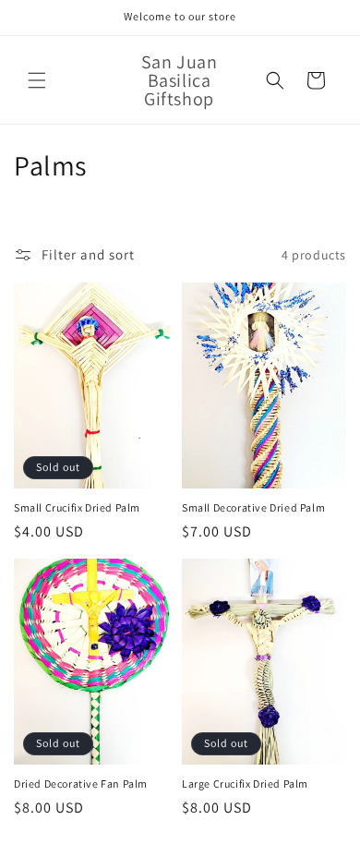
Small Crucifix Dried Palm (77, 507)
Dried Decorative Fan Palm (81, 783)
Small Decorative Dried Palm (253, 507)
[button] (37, 80)
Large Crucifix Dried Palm (245, 783)
